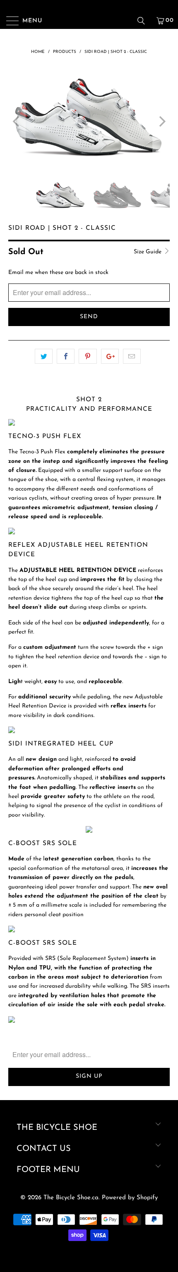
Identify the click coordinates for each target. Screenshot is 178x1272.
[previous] (17, 121)
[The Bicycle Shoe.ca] (89, 20)
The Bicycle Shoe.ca (71, 1198)
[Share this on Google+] (110, 356)
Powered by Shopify (130, 1198)
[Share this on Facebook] (66, 356)
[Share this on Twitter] (44, 356)
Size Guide (148, 252)
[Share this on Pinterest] (87, 356)
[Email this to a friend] (132, 356)
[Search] (144, 20)
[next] (161, 121)
